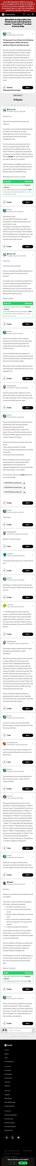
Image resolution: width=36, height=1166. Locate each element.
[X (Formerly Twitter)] (12, 1137)
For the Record (9, 1061)
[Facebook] (18, 1137)
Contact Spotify (9, 1106)
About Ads (7, 1156)
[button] (32, 34)
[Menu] (32, 14)
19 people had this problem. (12, 90)
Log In (28, 14)
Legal (5, 1151)
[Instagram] (6, 1137)
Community (10, 14)
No (14, 1163)
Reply (28, 88)
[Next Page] (27, 105)
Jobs (6, 1058)
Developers (8, 1074)
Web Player (8, 1098)
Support (7, 1095)
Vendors (7, 1086)
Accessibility (14, 1156)
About (6, 1054)
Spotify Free (8, 1130)
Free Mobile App (9, 1102)
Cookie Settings (16, 1153)
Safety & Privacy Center (14, 1151)
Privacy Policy (7, 1153)
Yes (21, 1163)
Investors (7, 1082)
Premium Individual (10, 1115)
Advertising (8, 1078)
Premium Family (9, 1123)
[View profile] (4, 34)
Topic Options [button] (17, 95)
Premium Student (10, 1126)
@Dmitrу (8, 116)
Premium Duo (8, 1119)
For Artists (7, 1070)
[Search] (24, 14)
